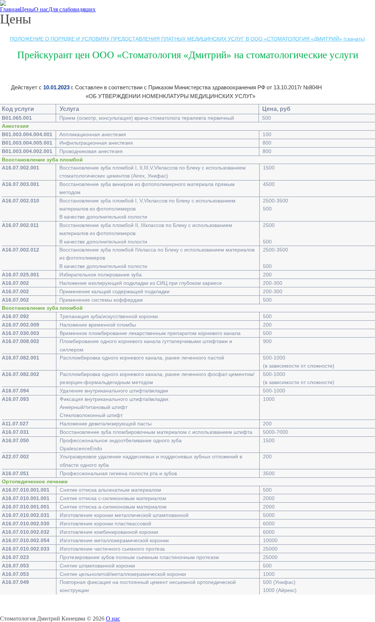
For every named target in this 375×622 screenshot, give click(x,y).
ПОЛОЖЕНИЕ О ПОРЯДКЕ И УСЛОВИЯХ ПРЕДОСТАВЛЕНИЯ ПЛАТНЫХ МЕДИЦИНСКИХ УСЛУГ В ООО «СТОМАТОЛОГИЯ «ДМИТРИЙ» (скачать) (187, 39)
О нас (41, 9)
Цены (27, 9)
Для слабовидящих (72, 9)
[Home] (3, 3)
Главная (10, 9)
